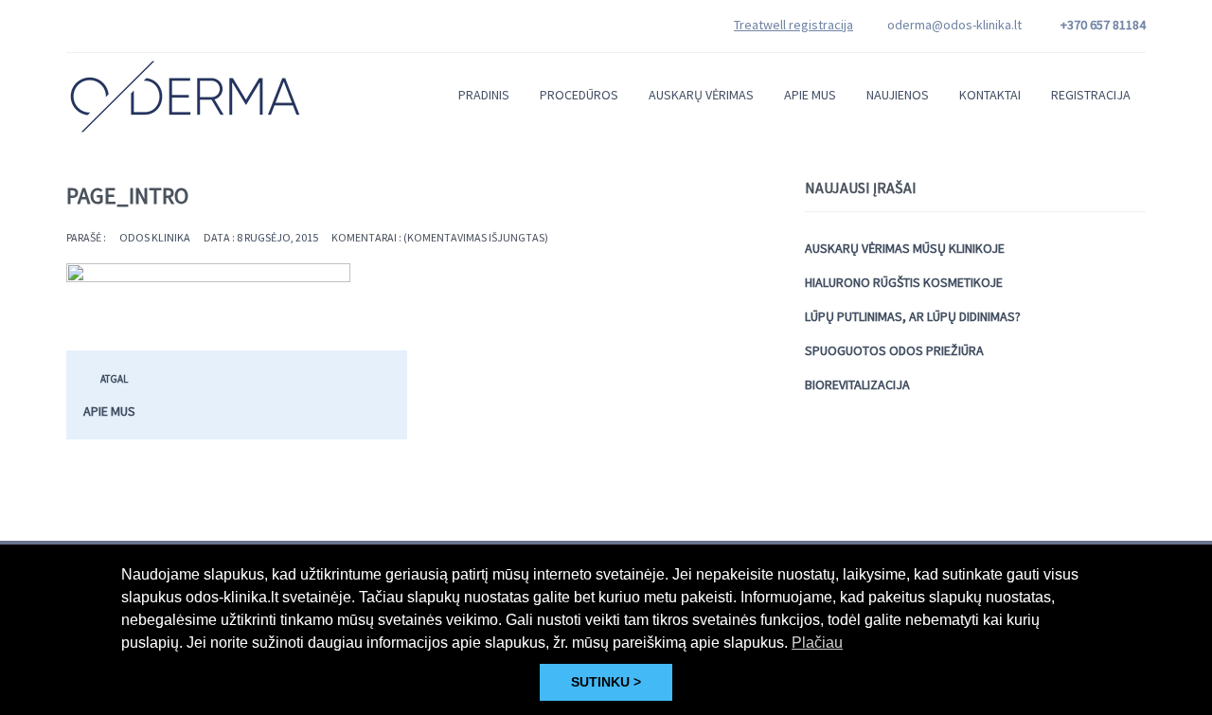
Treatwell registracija (793, 24)
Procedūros (579, 94)
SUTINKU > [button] (606, 681)
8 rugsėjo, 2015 (277, 237)
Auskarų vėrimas (701, 94)
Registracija (1091, 94)
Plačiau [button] (817, 643)
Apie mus (810, 94)
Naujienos (897, 94)
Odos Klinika (154, 237)
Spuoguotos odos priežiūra (894, 350)
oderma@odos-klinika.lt (954, 24)
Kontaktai (990, 94)
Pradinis (483, 94)
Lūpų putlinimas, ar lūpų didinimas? (913, 316)
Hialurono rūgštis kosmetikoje (904, 282)
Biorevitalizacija (857, 384)
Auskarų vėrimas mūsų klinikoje (905, 248)
